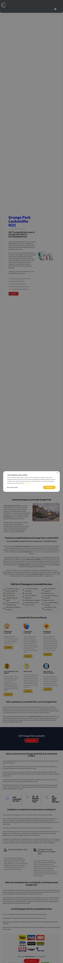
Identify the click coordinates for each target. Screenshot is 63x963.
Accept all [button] (49, 487)
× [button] (57, 472)
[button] (55, 9)
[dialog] (31, 481)
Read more (27, 483)
